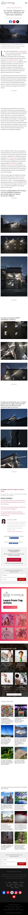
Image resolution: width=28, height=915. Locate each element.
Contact (8, 908)
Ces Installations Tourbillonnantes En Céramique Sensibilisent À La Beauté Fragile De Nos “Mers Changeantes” (7, 721)
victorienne (15, 62)
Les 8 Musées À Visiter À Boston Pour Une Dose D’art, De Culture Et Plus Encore (7, 807)
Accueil (9, 7)
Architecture (21, 882)
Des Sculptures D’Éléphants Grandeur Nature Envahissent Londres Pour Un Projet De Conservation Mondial (7, 827)
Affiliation (17, 908)
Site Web (9, 489)
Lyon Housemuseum (12, 158)
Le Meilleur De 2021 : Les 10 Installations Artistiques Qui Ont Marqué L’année (21, 720)
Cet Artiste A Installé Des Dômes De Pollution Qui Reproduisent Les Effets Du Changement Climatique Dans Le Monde (21, 741)
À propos (6, 906)
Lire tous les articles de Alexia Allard (15, 531)
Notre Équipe (11, 906)
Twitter (2, 491)
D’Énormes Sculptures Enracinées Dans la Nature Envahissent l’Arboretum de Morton (20, 847)
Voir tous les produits (14, 694)
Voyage (12, 887)
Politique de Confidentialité (8, 909)
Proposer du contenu (18, 906)
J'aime (10, 543)
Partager (14, 538)
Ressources (16, 884)
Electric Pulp (19, 912)
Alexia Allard (10, 18)
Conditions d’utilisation (19, 909)
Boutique (17, 887)
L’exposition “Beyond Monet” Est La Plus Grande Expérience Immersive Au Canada (20, 807)
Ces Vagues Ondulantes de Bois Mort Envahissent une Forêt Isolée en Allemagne (7, 847)
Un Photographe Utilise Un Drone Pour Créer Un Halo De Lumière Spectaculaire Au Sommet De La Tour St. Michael (13, 502)
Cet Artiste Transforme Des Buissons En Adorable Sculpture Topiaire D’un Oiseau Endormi (7, 762)
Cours (21, 884)
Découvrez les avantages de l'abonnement (14, 563)
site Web (20, 178)
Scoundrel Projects (11, 165)
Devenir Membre (14, 560)
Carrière (11, 884)
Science (15, 886)
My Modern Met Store (9, 648)
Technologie (20, 886)
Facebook (21, 489)
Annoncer (13, 908)
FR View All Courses (10, 607)
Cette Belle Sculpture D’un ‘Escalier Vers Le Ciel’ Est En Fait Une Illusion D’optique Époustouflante (6, 741)
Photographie (15, 882)
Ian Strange (21, 51)
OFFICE (13, 163)
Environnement (9, 886)
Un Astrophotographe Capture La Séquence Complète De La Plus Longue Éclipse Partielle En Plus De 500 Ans (13, 513)
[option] (7, 638)
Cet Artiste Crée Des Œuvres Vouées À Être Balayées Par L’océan (20, 762)
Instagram (9, 180)
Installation (18, 7)
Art (13, 7)
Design (9, 882)
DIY (7, 884)
